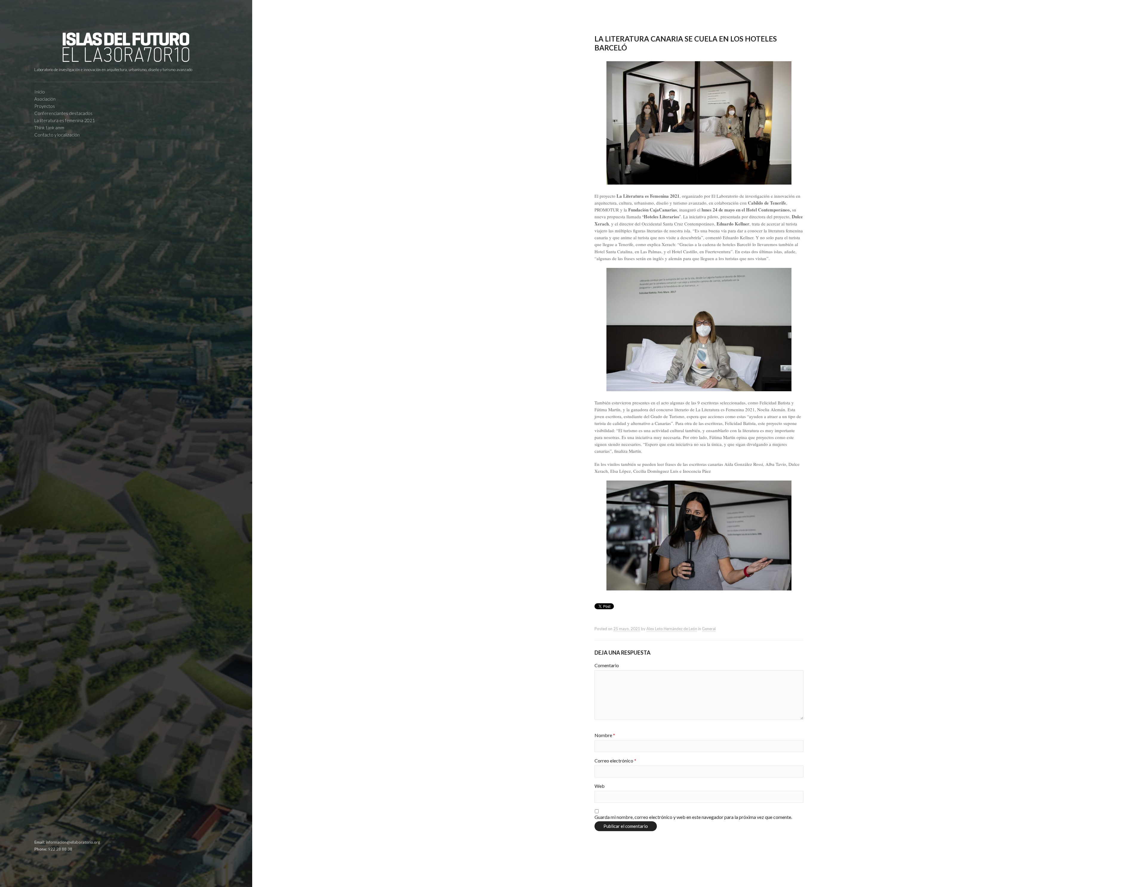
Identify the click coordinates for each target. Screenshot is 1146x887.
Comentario (606, 665)
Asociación (45, 99)
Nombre (604, 735)
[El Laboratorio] (126, 47)
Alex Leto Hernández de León (671, 628)
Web (599, 786)
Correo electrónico (615, 760)
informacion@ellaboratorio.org (73, 842)
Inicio (39, 91)
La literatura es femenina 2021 (64, 120)
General (709, 628)
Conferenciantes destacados (63, 113)
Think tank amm (49, 127)
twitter (56, 828)
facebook (37, 828)
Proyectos (44, 106)
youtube (65, 828)
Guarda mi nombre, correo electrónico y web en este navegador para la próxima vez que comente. (693, 817)
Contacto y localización (57, 134)
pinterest (47, 828)
